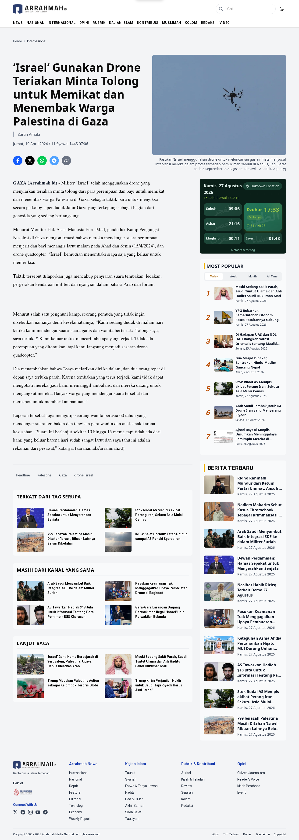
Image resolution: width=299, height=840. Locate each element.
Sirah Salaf (133, 812)
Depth (73, 786)
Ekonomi (75, 812)
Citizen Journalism (251, 773)
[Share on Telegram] (54, 160)
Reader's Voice (248, 779)
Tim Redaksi (231, 834)
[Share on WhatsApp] (42, 160)
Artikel (186, 773)
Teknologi (76, 805)
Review (186, 786)
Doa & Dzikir (134, 799)
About (216, 834)
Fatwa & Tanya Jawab (141, 786)
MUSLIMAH (171, 23)
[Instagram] (30, 812)
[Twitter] (15, 812)
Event (241, 792)
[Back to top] (289, 830)
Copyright (280, 834)
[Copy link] (66, 160)
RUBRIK (99, 23)
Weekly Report (79, 819)
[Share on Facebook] (17, 160)
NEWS (18, 23)
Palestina (44, 475)
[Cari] (221, 9)
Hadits (130, 792)
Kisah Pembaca (248, 786)
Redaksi (187, 805)
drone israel (83, 475)
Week (233, 276)
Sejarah (187, 792)
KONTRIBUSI (147, 23)
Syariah (130, 779)
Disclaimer (263, 834)
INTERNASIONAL (61, 23)
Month (253, 276)
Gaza (63, 475)
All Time (272, 276)
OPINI (84, 23)
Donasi (247, 834)
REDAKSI (208, 23)
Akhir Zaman (134, 805)
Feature (75, 792)
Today (214, 276)
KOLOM (191, 23)
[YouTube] (38, 812)
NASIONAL (35, 23)
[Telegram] (45, 812)
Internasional (78, 773)
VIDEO (225, 23)
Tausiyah (132, 819)
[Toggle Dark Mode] (282, 9)
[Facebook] (23, 812)
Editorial (75, 799)
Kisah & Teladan (193, 779)
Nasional (75, 779)
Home (17, 41)
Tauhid (130, 773)
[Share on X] (30, 160)
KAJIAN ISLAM (121, 23)
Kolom (186, 799)
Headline (23, 475)
